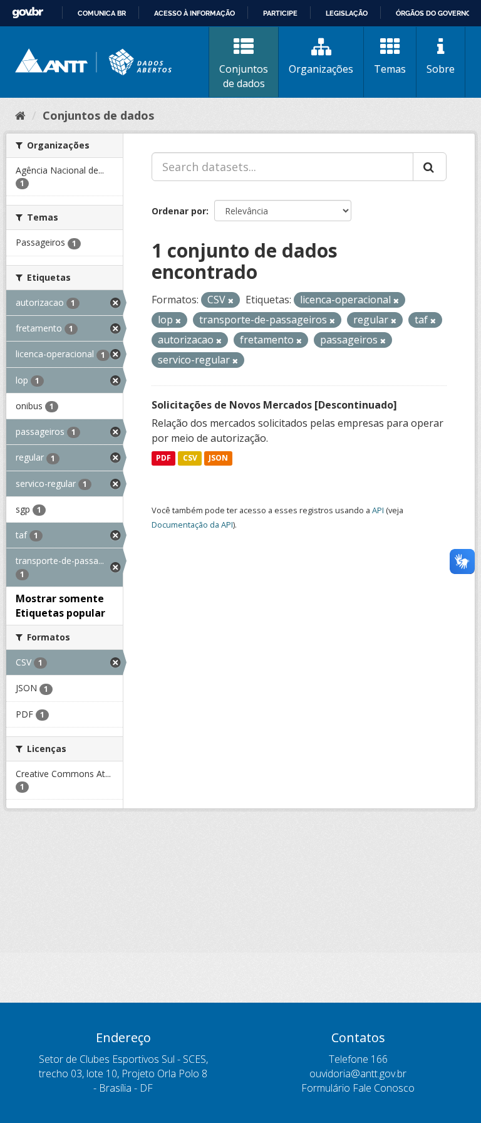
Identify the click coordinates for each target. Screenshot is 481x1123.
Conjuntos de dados (243, 76)
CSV (190, 458)
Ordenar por (179, 211)
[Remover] (231, 300)
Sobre (441, 69)
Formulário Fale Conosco (358, 1088)
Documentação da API (192, 524)
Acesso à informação (194, 13)
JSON (218, 458)
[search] (430, 166)
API (378, 510)
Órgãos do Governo (433, 13)
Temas (390, 69)
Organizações (321, 69)
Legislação (347, 13)
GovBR (27, 13)
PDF (163, 458)
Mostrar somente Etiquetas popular (60, 606)
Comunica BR (102, 13)
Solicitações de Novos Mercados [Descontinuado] (274, 405)
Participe (280, 13)
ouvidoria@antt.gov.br (357, 1073)
